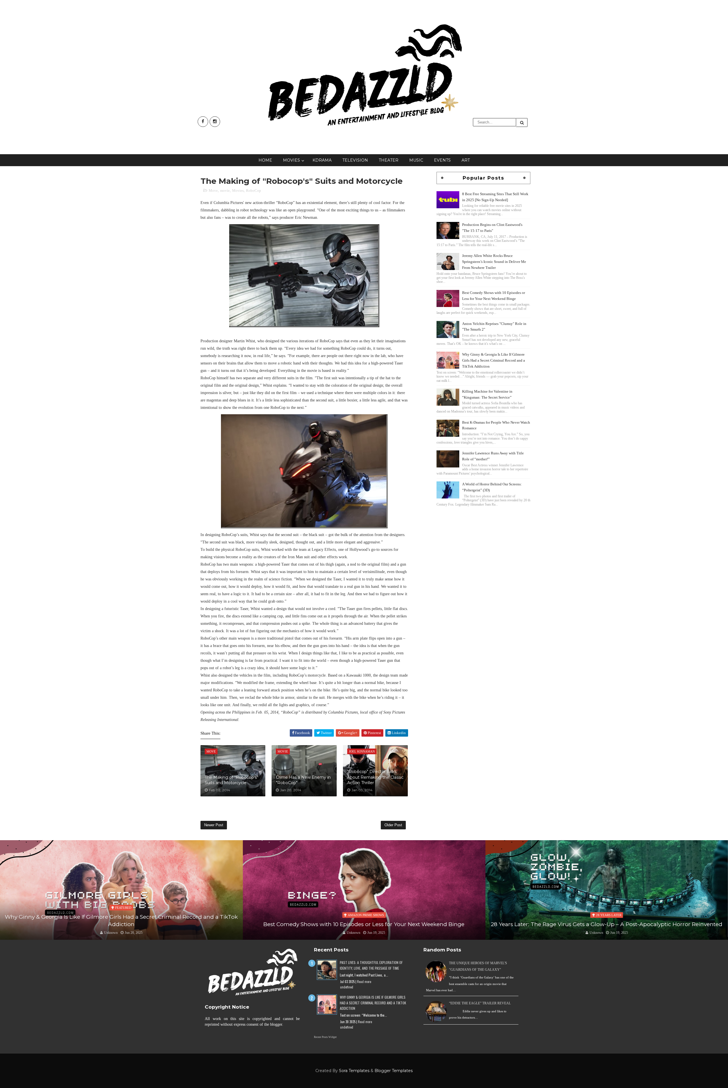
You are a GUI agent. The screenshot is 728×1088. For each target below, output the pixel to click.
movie (225, 190)
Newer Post (213, 825)
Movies (291, 160)
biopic (608, 907)
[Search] (522, 122)
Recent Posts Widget (325, 1037)
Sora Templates (354, 1070)
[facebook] (203, 121)
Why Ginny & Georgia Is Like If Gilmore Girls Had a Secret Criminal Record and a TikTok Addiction (493, 360)
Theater (388, 160)
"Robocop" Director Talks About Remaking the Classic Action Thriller (375, 777)
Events (442, 160)
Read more (364, 981)
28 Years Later (366, 915)
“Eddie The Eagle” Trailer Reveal (480, 1003)
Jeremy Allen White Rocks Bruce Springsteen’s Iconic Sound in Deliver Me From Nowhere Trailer (494, 262)
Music (416, 160)
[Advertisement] (483, 547)
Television (355, 160)
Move (213, 190)
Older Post (393, 825)
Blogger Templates (394, 1070)
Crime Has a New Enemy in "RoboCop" (303, 780)
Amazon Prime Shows (123, 915)
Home (265, 160)
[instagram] (215, 121)
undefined (346, 987)
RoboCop (253, 190)
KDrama (322, 160)
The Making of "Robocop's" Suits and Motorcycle (231, 780)
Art (466, 160)
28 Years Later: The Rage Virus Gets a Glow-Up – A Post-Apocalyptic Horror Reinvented (364, 924)
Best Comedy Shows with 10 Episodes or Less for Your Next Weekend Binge (121, 924)
